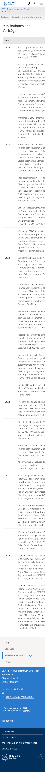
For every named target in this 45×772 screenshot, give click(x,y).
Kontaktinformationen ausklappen (41, 756)
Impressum (8, 731)
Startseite (5, 17)
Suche (35, 3)
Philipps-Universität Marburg (15, 761)
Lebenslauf (10, 648)
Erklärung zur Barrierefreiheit (19, 743)
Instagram (11, 721)
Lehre (7, 661)
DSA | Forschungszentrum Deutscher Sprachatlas (41, 10)
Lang (7, 642)
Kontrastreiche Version (29, 3)
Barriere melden (11, 748)
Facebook (3, 721)
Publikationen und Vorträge (18, 655)
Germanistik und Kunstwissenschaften (27, 17)
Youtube (7, 721)
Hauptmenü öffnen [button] (41, 3)
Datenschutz (9, 737)
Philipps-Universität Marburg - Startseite (10, 3)
